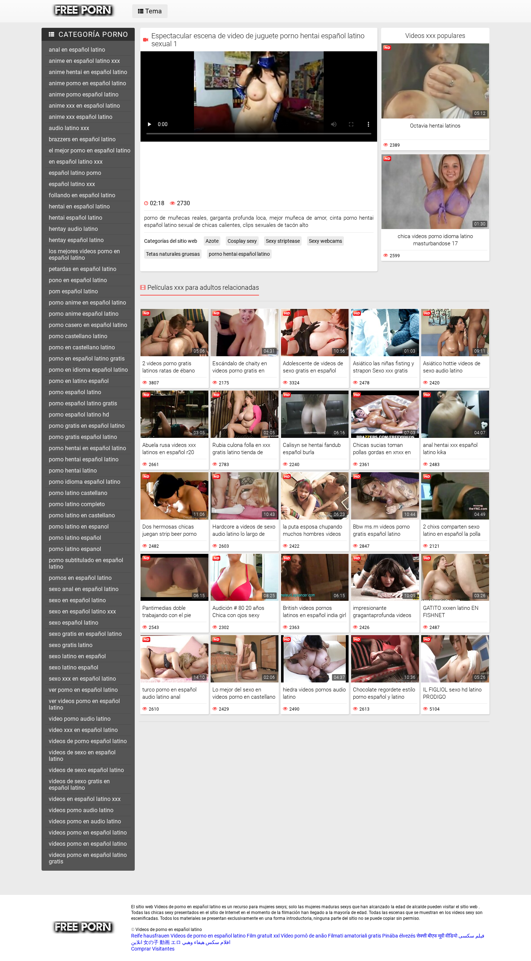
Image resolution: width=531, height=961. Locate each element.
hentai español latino (75, 217)
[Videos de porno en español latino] (84, 15)
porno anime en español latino (87, 302)
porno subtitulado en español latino (86, 563)
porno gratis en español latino (87, 425)
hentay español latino (76, 240)
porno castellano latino (78, 336)
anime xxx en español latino (84, 105)
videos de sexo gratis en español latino (79, 784)
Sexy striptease (283, 241)
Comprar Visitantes (152, 949)
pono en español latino (78, 280)
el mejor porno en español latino (89, 150)
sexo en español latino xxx (82, 611)
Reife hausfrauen (150, 936)
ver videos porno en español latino (84, 704)
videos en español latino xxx (85, 799)
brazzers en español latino (82, 139)
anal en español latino (77, 49)
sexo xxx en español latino (82, 678)
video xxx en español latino (83, 730)
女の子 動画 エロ (162, 942)
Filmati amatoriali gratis (354, 936)
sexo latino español (73, 667)
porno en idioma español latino (88, 369)
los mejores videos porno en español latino (84, 254)
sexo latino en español (77, 656)
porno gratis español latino (83, 437)
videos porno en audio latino (85, 821)
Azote (212, 241)
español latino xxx (72, 184)
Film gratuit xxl (263, 936)
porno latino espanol (75, 549)
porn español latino (73, 291)
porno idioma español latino (84, 481)
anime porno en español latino (87, 83)
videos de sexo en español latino (82, 755)
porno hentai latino (73, 470)
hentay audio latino (73, 228)
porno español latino (75, 392)
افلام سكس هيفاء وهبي (206, 942)
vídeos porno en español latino (88, 843)
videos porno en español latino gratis (88, 858)
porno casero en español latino (88, 325)
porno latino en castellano (82, 515)
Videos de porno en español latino (208, 936)
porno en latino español (79, 381)
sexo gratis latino (70, 645)
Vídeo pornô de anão (304, 936)
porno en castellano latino (82, 347)
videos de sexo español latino (86, 770)
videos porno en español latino (88, 832)
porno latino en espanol (79, 526)
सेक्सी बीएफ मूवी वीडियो (436, 936)
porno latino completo (77, 504)
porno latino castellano (78, 493)
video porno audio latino (80, 718)
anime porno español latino (83, 94)
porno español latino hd (79, 414)
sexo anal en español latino (83, 589)
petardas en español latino (82, 269)
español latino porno (75, 172)
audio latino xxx (69, 128)
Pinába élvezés (398, 936)
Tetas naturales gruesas (173, 254)
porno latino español (75, 537)
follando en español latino (82, 195)
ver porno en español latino (83, 689)
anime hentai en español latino (88, 72)
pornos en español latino (80, 577)
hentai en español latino (79, 206)
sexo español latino (73, 622)
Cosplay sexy (242, 241)
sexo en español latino (77, 600)
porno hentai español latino (83, 459)
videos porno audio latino (81, 810)
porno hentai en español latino (87, 448)
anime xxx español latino (80, 116)
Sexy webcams (325, 241)
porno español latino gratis (83, 403)
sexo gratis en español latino (85, 633)
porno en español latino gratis (87, 358)
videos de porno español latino (88, 741)
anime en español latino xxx (84, 60)
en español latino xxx (76, 161)
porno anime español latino (83, 313)
